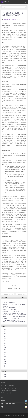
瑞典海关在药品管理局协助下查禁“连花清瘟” (13, 313)
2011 (5, 354)
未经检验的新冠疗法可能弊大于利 (11, 311)
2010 (5, 356)
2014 (5, 351)
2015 (5, 349)
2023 (5, 335)
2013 (5, 352)
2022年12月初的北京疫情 (9, 302)
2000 (5, 363)
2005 (5, 359)
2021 (5, 338)
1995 (5, 367)
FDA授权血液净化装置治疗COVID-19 (12, 320)
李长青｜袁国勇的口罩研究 (9, 309)
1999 (5, 365)
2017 (5, 345)
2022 (5, 336)
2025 (5, 331)
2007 (5, 358)
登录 (5, 376)
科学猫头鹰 (14, 19)
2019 (5, 342)
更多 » (24, 297)
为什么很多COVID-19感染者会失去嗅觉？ (13, 307)
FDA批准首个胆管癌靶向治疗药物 (11, 318)
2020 (5, 340)
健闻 (19, 19)
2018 (5, 343)
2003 (5, 361)
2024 (5, 333)
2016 (5, 347)
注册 (5, 374)
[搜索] (25, 7)
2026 (5, 329)
